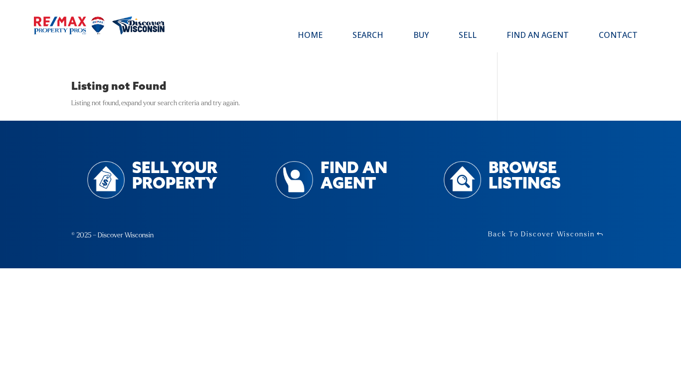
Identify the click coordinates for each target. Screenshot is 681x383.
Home (310, 35)
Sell (468, 35)
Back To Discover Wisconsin (541, 234)
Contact (618, 35)
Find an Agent (538, 35)
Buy (421, 35)
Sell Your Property (174, 176)
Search (367, 35)
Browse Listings (525, 176)
